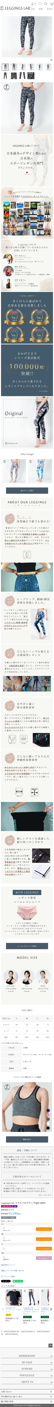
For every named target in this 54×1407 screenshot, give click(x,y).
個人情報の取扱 (7, 1401)
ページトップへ (50, 1346)
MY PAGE (27, 1362)
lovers (49, 9)
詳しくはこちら (45, 1195)
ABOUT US (27, 1381)
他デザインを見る (27, 490)
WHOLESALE (27, 1375)
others (32, 9)
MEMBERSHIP (27, 1355)
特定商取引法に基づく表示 (11, 1396)
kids (41, 9)
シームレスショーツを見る (27, 946)
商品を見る (27, 1139)
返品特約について (8, 1265)
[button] (3, 1309)
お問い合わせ (6, 1391)
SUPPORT (27, 1368)
